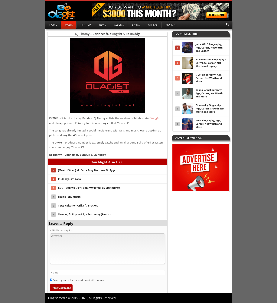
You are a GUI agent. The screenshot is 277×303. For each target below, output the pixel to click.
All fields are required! (62, 230)
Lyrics (136, 24)
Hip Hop (86, 24)
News (102, 24)
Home (53, 24)
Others (152, 24)
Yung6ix (156, 118)
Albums (119, 24)
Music (69, 24)
